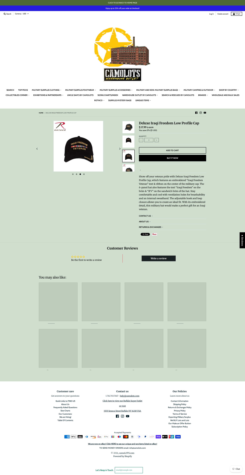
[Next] (119, 149)
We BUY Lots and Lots (179, 420)
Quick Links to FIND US (65, 401)
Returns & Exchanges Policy (179, 407)
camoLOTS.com (126, 453)
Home (41, 113)
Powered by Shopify (122, 456)
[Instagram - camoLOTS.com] (200, 112)
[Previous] (37, 149)
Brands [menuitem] (202, 95)
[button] (57, 448)
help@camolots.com (129, 396)
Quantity (142, 136)
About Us (144, 221)
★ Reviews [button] (242, 240)
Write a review (159, 258)
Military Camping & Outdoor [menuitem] (198, 90)
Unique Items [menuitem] (142, 100)
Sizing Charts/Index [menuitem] (108, 95)
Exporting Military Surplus (180, 417)
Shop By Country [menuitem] (228, 90)
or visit (122, 406)
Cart (238, 14)
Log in (211, 14)
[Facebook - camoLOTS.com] (196, 112)
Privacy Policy (179, 410)
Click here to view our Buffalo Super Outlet (122, 401)
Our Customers (65, 414)
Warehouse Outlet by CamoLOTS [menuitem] (139, 95)
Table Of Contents (65, 420)
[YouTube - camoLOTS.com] (205, 112)
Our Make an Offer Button (179, 423)
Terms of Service (180, 414)
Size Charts (65, 410)
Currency (18, 14)
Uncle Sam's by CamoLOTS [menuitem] (80, 95)
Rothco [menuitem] (98, 100)
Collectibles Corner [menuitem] (17, 95)
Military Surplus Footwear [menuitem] (79, 90)
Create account (222, 14)
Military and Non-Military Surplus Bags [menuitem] (157, 90)
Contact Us (145, 216)
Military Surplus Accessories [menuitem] (115, 90)
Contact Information (179, 401)
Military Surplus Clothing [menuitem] (45, 90)
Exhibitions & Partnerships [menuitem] (47, 95)
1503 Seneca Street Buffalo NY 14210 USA (122, 411)
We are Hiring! (65, 417)
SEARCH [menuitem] (10, 90)
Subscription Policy (180, 426)
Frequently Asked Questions (65, 407)
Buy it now (172, 158)
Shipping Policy (179, 404)
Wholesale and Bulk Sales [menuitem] (225, 95)
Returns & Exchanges (150, 227)
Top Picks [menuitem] (23, 90)
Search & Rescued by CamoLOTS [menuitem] (178, 95)
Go (146, 470)
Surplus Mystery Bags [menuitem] (119, 100)
